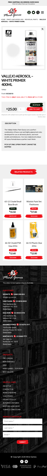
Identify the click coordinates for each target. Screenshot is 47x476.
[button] (42, 29)
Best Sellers (8, 372)
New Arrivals (8, 362)
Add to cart (34, 109)
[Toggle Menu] (43, 13)
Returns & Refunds (11, 403)
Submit (23, 442)
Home (3, 19)
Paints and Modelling (15, 19)
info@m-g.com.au (9, 297)
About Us (7, 386)
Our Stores (8, 396)
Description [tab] (10, 123)
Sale (5, 365)
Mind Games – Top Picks (13, 368)
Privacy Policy (9, 399)
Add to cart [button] (13, 216)
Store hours (7, 309)
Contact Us (8, 389)
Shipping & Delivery (11, 406)
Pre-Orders (8, 358)
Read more (34, 216)
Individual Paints (31, 19)
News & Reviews (9, 393)
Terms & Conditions (12, 410)
